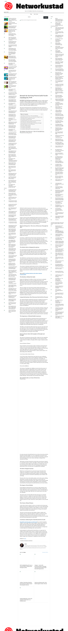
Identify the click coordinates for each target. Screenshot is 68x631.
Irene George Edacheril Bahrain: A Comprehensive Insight (59, 154)
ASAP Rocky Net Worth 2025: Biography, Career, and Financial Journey (12, 140)
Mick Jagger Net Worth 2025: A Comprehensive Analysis (12, 170)
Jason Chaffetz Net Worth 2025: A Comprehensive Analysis (13, 208)
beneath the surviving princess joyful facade (26, 540)
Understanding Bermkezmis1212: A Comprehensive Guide (58, 43)
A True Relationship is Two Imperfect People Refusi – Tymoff (59, 213)
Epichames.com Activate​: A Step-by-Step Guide (59, 268)
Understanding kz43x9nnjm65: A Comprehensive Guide (58, 51)
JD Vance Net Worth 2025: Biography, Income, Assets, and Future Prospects (13, 93)
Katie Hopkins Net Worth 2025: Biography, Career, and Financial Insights (12, 174)
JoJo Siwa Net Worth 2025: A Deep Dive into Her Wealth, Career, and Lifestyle (13, 78)
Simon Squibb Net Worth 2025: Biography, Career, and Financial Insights (12, 152)
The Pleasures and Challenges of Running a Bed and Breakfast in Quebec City (59, 129)
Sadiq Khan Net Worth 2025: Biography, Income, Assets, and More (12, 34)
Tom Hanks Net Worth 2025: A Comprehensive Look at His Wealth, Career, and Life (13, 148)
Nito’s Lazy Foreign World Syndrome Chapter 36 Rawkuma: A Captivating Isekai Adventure (59, 78)
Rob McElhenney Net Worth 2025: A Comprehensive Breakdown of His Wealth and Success (13, 160)
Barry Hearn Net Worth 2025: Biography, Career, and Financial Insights (12, 137)
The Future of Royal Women (26, 127)
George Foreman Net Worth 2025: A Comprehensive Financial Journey (12, 119)
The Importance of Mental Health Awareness (28, 121)
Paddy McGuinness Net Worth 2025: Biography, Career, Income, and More (13, 49)
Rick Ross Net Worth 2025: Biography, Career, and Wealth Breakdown (13, 296)
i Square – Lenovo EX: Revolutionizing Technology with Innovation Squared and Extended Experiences (40, 567)
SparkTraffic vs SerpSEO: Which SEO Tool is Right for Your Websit (59, 62)
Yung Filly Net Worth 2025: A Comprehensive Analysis (13, 201)
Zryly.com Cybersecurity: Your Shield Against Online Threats (41, 583)
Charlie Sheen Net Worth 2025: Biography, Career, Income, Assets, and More (13, 133)
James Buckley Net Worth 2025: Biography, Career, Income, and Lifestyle (13, 97)
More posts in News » (45, 552)
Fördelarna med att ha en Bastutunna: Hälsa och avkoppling (59, 287)
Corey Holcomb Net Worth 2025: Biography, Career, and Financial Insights (13, 267)
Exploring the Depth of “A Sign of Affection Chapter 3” (59, 294)
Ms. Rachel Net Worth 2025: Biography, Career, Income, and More (12, 253)
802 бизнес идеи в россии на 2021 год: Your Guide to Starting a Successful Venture (59, 55)
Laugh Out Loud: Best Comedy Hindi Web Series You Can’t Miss (59, 235)
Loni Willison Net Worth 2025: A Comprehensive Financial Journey (12, 177)
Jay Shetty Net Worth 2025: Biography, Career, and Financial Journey (13, 205)
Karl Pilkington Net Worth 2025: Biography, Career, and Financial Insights (13, 74)
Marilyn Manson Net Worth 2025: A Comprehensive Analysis (12, 64)
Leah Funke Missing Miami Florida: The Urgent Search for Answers (59, 305)
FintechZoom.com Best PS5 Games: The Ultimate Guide (59, 92)
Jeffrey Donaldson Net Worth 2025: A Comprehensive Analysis (12, 90)
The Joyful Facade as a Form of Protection (28, 124)
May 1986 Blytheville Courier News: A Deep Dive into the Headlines (59, 150)
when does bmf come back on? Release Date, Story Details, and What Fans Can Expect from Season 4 (59, 250)
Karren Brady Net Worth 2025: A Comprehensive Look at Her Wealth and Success (12, 182)
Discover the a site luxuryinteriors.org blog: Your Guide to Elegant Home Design (59, 74)
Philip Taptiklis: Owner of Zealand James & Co (59, 180)
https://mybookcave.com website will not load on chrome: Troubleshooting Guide (59, 254)
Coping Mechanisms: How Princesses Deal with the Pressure (31, 120)
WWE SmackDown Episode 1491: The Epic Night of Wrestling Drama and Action (59, 313)
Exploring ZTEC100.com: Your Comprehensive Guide (59, 272)
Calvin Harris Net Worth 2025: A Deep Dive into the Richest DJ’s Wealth (13, 275)
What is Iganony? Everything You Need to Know (59, 290)
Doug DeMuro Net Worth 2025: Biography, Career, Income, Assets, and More (13, 289)
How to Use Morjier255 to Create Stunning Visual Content (59, 81)
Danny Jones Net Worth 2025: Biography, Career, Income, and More (12, 300)
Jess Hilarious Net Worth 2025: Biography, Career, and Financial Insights (12, 190)
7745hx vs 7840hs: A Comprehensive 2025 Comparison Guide (58, 111)
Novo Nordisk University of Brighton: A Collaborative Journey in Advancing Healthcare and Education (59, 169)
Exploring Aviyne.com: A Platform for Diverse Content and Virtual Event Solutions (59, 227)
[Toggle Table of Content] (41, 114)
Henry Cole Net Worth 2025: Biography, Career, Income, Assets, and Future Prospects (13, 194)
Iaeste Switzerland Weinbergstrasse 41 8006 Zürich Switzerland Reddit (59, 114)
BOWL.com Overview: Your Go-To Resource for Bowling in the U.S (59, 261)
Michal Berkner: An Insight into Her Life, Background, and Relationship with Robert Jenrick (59, 191)
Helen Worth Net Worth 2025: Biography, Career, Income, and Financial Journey (12, 108)
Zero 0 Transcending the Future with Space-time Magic (59, 132)
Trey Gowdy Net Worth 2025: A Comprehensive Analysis (12, 234)
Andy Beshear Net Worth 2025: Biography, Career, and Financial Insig (12, 237)
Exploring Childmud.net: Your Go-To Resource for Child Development (59, 66)
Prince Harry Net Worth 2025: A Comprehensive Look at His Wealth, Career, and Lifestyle (13, 38)
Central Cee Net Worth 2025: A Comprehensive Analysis (12, 311)
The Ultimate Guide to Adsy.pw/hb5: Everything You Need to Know (59, 121)
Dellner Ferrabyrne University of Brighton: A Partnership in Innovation (59, 161)
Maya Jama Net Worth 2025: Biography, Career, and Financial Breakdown (12, 57)
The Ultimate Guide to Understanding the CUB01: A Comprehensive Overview (59, 143)
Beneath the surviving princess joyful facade (28, 522)
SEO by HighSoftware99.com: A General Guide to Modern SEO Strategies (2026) (26, 566)
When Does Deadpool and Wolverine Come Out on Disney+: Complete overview (59, 246)
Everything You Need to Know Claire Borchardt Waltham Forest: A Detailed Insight (59, 158)
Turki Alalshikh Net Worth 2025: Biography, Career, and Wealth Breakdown (13, 212)
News (25, 538)
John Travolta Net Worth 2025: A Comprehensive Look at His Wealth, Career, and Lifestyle (13, 83)
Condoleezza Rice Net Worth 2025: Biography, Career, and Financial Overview (12, 260)
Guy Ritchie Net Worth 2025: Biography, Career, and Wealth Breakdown (12, 115)
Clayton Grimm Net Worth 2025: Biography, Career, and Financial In (13, 256)
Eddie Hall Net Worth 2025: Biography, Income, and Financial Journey (13, 123)
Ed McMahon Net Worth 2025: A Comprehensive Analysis (12, 293)
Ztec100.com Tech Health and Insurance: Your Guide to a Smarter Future (59, 85)
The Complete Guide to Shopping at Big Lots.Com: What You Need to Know (59, 265)
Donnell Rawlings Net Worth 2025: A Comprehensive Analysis (12, 282)
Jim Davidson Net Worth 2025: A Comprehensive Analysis (12, 86)
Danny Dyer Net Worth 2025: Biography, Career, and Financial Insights (12, 126)
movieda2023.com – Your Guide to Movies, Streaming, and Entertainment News (59, 280)
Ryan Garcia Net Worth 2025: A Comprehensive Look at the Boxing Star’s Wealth (12, 156)
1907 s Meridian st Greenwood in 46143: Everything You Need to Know (59, 210)
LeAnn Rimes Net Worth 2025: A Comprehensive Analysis (12, 71)
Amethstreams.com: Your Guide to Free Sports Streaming (59, 275)
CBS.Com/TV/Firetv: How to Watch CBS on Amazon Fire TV (59, 258)
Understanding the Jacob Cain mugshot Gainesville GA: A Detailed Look (26, 600)
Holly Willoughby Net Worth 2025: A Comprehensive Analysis (12, 104)
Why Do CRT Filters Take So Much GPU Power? (59, 146)
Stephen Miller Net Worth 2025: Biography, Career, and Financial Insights (13, 226)
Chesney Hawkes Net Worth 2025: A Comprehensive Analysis (12, 130)
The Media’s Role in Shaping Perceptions (28, 118)
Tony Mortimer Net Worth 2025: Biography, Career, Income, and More (13, 144)
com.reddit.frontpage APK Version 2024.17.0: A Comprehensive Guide (59, 238)
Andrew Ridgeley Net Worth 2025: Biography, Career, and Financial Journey (12, 241)
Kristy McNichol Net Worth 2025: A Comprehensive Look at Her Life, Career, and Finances (10, 186)
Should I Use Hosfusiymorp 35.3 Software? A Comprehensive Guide (59, 136)
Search (29, 16)
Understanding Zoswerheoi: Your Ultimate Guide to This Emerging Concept (59, 48)
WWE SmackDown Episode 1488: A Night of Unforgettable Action (59, 317)
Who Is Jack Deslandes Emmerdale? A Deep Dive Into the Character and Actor (59, 173)
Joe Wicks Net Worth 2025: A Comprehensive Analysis (13, 222)
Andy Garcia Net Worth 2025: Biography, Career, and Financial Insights (12, 249)
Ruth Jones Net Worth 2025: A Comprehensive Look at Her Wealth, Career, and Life (12, 245)
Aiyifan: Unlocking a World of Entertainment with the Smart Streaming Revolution (26, 583)
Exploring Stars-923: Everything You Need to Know (59, 297)
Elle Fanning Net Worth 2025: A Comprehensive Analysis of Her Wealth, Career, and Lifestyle (12, 307)
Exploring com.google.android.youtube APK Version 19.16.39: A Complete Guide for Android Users (57, 222)
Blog (31, 14)
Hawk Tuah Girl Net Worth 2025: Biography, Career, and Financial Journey (13, 111)
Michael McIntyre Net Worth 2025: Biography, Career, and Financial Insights (12, 53)
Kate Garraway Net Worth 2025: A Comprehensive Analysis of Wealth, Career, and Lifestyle (13, 271)
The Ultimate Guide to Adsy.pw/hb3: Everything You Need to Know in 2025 (59, 125)
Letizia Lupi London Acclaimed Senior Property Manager (59, 184)
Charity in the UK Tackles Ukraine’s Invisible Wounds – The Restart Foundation (59, 99)
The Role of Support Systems (26, 125)
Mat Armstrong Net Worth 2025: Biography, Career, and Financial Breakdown (13, 219)
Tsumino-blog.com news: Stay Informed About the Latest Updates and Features (59, 309)
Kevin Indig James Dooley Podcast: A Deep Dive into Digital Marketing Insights (59, 198)
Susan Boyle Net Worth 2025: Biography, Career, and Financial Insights (12, 279)
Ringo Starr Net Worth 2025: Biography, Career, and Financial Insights (12, 163)
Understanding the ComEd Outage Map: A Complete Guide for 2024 (59, 217)
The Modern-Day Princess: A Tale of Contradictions (29, 115)
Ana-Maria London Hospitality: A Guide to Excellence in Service (59, 165)
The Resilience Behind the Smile (26, 119)
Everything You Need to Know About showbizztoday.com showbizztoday (59, 301)
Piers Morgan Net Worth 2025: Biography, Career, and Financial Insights (12, 42)
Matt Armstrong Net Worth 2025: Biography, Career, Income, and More (13, 60)
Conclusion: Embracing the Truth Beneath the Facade (30, 129)
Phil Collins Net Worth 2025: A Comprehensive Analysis (12, 167)
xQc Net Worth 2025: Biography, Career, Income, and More (13, 23)
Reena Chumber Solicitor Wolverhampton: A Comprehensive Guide (59, 202)
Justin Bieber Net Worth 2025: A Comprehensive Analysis (12, 303)
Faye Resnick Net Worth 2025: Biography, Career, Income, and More (12, 215)
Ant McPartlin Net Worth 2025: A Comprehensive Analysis (13, 198)
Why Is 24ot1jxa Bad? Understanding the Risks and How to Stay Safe (59, 59)
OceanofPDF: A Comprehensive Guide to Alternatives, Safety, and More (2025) (59, 104)
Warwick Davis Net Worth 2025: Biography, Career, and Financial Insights (13, 27)
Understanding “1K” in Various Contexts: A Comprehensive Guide (58, 107)
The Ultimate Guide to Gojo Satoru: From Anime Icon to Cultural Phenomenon (59, 118)
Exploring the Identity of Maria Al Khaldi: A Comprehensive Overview (59, 195)
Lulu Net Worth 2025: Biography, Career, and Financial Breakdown (12, 264)
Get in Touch (36, 14)
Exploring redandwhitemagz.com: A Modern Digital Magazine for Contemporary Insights (59, 231)
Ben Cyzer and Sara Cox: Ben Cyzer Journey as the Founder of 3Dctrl (59, 177)
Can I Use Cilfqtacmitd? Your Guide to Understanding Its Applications (59, 40)
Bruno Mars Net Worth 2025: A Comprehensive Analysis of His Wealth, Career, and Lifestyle (12, 230)
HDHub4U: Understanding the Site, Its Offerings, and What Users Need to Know (59, 242)
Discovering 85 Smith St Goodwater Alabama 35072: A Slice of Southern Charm (59, 69)
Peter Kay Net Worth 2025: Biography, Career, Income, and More (13, 46)
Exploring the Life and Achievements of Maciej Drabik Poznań (59, 187)
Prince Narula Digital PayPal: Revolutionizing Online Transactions (59, 96)
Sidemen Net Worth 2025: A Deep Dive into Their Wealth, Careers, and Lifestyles (13, 31)
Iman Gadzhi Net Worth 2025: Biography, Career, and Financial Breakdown (12, 100)
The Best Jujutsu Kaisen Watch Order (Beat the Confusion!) (59, 283)
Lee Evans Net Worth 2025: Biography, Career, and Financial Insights (13, 67)
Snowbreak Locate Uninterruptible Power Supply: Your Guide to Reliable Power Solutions (59, 89)
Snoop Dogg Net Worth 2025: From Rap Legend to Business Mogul (13, 286)
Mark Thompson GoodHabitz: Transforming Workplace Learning (59, 206)
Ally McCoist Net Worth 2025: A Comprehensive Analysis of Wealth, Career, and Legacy (13, 20)
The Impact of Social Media (25, 126)
